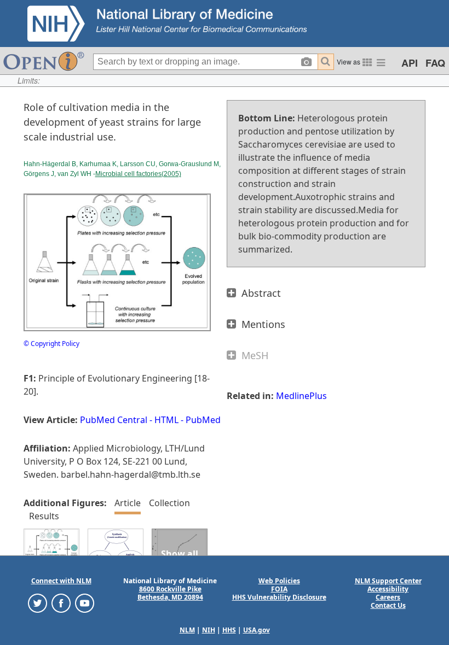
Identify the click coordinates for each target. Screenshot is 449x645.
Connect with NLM (61, 580)
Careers (388, 597)
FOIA (279, 589)
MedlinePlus (301, 396)
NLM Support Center (388, 580)
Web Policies (279, 580)
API (409, 63)
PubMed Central (113, 420)
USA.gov (256, 630)
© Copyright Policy (51, 343)
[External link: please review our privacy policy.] (37, 602)
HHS (229, 630)
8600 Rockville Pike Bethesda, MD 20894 (170, 593)
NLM (187, 630)
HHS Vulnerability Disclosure (279, 597)
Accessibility (387, 589)
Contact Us (388, 605)
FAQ (435, 63)
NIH (208, 630)
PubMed (203, 420)
